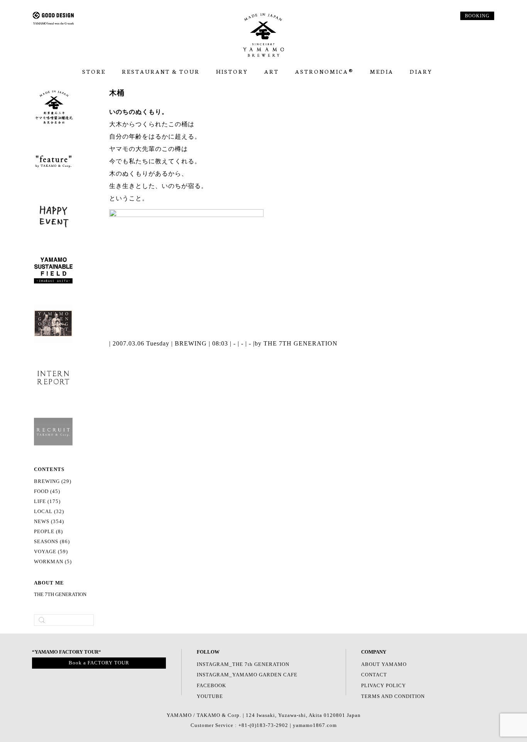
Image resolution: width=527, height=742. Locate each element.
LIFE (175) (47, 501)
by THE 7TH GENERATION (296, 343)
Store (94, 71)
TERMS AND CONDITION (393, 696)
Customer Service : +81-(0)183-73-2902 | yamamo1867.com (264, 725)
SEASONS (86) (52, 541)
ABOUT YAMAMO (384, 664)
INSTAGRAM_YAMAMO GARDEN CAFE (247, 675)
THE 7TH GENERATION (60, 594)
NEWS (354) (49, 521)
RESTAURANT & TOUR (161, 71)
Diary (421, 71)
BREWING (191, 343)
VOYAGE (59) (51, 551)
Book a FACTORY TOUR (99, 663)
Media (382, 71)
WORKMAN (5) (53, 561)
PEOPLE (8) (48, 531)
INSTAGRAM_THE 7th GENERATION (243, 664)
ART (271, 71)
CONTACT (374, 675)
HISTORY (232, 71)
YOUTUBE (210, 696)
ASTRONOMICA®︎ (324, 71)
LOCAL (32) (49, 511)
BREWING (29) (52, 481)
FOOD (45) (47, 491)
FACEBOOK (211, 685)
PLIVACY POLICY (383, 685)
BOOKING (477, 16)
